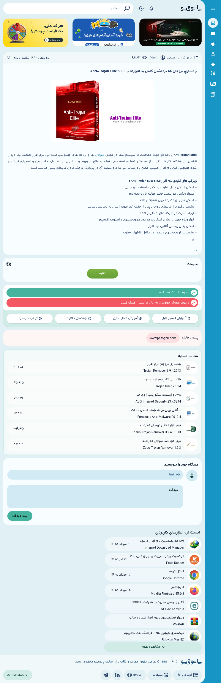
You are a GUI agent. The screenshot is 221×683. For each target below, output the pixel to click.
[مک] (213, 43)
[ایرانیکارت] (104, 33)
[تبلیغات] (213, 73)
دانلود (102, 273)
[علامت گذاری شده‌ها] (213, 95)
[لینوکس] (213, 54)
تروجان (99, 155)
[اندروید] (213, 64)
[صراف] (35, 33)
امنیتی (171, 57)
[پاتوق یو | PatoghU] (191, 8)
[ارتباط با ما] (213, 83)
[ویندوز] (213, 34)
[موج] (170, 33)
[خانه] (213, 23)
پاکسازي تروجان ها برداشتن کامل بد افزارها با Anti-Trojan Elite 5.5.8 (143, 71)
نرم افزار (186, 57)
